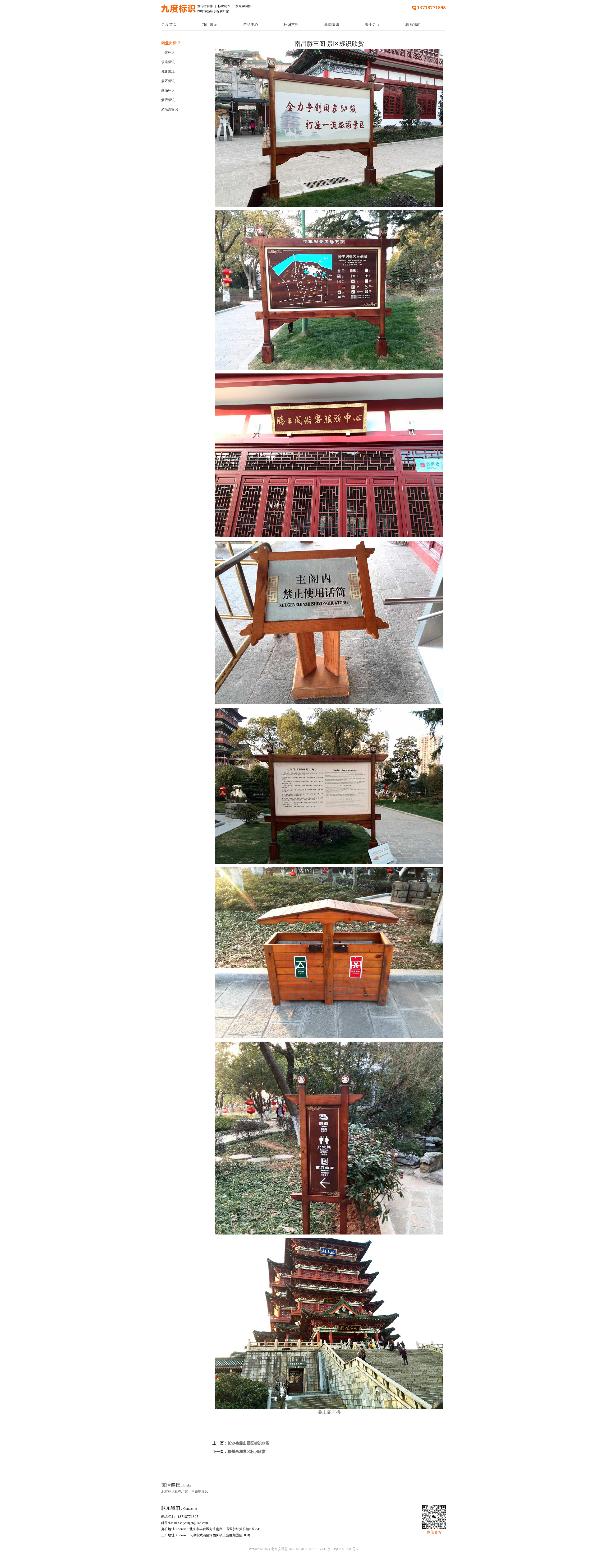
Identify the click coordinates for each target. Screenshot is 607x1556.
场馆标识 (168, 62)
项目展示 (209, 25)
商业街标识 (170, 43)
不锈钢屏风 (199, 1491)
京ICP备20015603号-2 (342, 1549)
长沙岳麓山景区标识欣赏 (248, 1443)
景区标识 (168, 81)
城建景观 (168, 71)
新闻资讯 (331, 25)
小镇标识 (168, 52)
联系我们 (413, 25)
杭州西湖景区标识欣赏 (247, 1451)
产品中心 (250, 25)
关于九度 (372, 25)
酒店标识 (168, 100)
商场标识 (168, 90)
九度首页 (169, 25)
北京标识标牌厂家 (174, 1491)
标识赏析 (291, 25)
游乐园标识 (169, 109)
